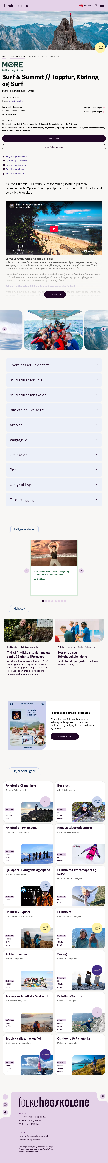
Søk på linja (54, 138)
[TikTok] (5, 1112)
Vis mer (53, 294)
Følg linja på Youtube (16, 165)
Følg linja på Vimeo (15, 169)
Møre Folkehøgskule (17, 56)
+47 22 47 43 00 (28, 1117)
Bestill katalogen (65, 736)
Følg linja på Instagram (17, 160)
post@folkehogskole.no (31, 1120)
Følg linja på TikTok (15, 173)
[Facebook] (5, 1097)
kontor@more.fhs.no (17, 101)
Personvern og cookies (29, 1139)
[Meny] (102, 5)
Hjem (4, 56)
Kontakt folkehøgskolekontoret (33, 1136)
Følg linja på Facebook (16, 156)
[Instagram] (5, 1104)
